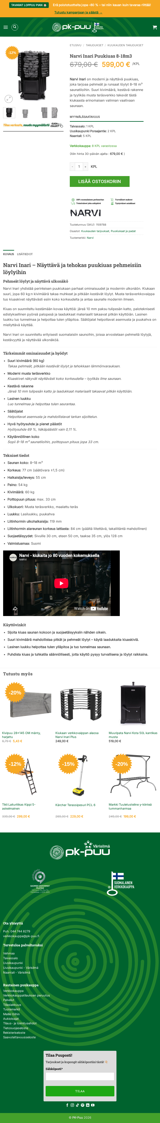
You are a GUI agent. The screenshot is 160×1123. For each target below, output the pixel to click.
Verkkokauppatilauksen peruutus (26, 995)
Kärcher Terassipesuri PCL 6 (75, 805)
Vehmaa (9, 953)
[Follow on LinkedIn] (87, 1105)
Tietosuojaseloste (15, 1028)
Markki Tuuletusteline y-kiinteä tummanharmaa (130, 806)
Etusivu (75, 45)
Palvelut (8, 1000)
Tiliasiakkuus (12, 1004)
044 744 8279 (20, 931)
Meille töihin (11, 1014)
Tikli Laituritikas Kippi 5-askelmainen (19, 806)
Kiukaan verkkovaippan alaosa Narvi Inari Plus (77, 735)
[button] (5, 27)
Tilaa (80, 1091)
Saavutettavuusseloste (19, 1037)
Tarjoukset (94, 45)
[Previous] (9, 74)
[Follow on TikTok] (77, 1105)
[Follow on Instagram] (72, 1105)
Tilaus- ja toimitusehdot (20, 1023)
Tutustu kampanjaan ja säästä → (78, 12)
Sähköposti (54, 1069)
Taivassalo (10, 958)
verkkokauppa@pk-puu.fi (21, 936)
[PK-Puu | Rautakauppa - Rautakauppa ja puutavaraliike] (78, 27)
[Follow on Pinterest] (82, 1105)
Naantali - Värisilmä (16, 972)
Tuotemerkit (11, 1009)
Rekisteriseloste (14, 1032)
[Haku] (14, 27)
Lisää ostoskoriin (99, 181)
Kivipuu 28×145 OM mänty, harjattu (21, 735)
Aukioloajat (11, 1018)
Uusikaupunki (13, 963)
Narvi (90, 237)
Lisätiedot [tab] (25, 254)
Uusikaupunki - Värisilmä (20, 967)
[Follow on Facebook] (67, 1105)
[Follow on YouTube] (92, 1105)
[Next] (57, 74)
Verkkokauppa (13, 991)
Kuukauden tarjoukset (125, 45)
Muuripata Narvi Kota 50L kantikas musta (133, 735)
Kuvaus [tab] (8, 254)
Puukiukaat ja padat (123, 231)
